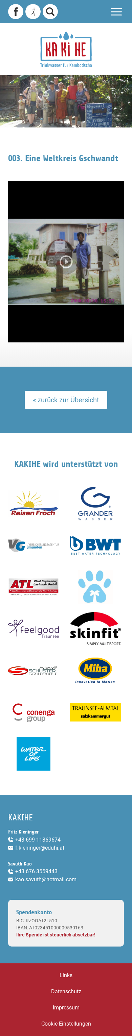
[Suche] (50, 11)
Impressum (66, 1007)
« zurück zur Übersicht (66, 400)
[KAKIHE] (66, 49)
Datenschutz (66, 991)
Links (66, 975)
